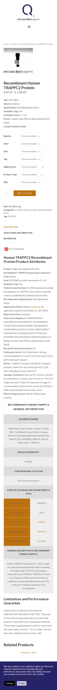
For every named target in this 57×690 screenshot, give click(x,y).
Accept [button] (22, 683)
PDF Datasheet (16, 249)
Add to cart (24, 193)
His (21, 210)
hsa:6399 (41, 541)
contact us (35, 306)
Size (6, 151)
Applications (10, 167)
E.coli (17, 210)
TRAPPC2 (12, 216)
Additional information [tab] (18, 233)
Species (7, 136)
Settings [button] (9, 683)
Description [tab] (11, 227)
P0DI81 (41, 522)
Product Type (10, 174)
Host (6, 143)
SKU (6, 182)
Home (6, 44)
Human (27, 210)
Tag (5, 159)
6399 (41, 512)
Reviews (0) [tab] (10, 238)
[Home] (28, 12)
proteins (14, 44)
